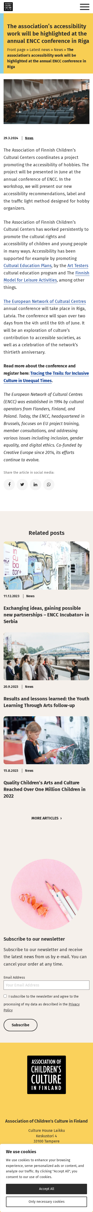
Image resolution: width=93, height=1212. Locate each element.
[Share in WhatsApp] (48, 484)
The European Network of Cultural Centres (45, 301)
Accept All (46, 1189)
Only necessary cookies (47, 1202)
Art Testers (77, 265)
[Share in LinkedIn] (35, 484)
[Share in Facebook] (9, 484)
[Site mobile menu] (84, 7)
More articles (44, 818)
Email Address (14, 978)
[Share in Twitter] (22, 484)
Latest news (40, 49)
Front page (16, 49)
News (58, 49)
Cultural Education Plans (28, 265)
